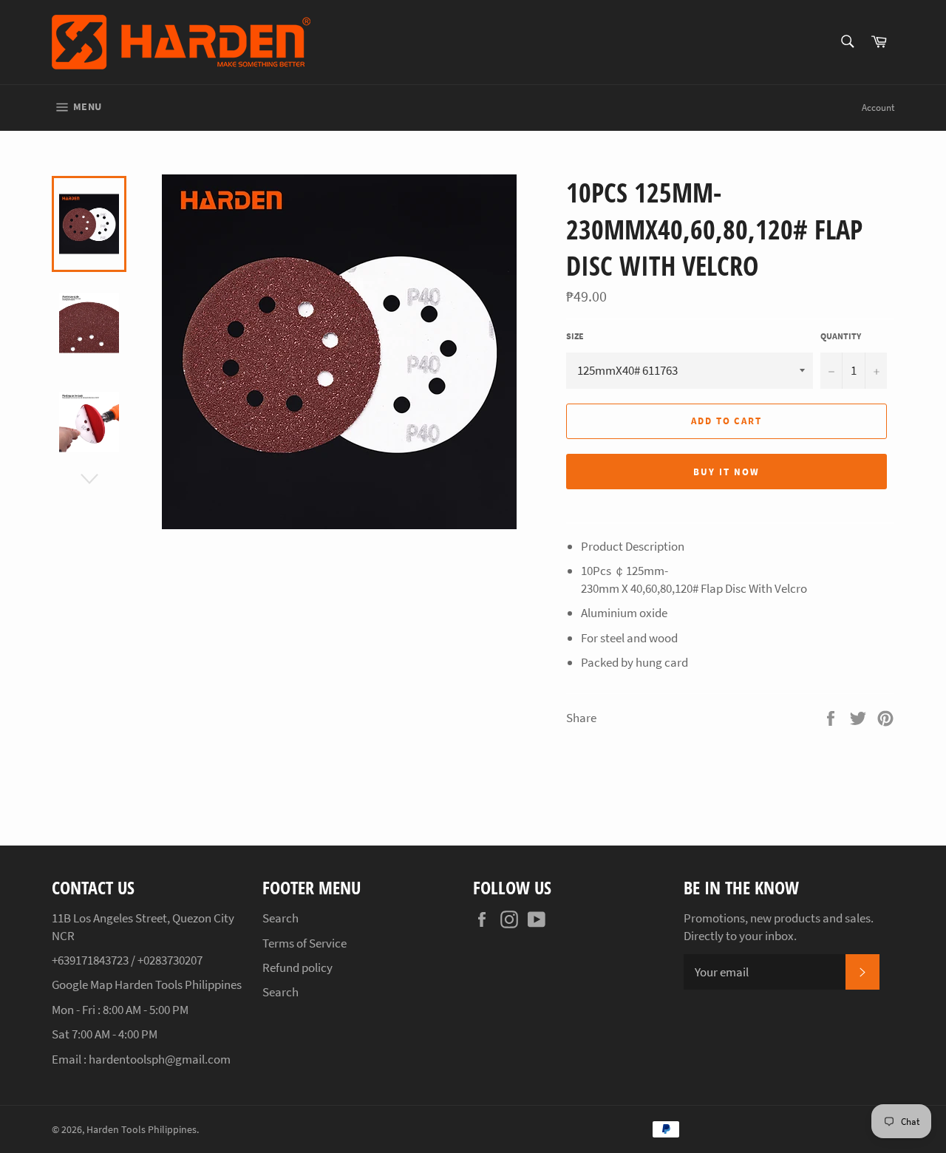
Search (280, 918)
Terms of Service (304, 943)
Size (575, 335)
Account (878, 107)
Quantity (840, 335)
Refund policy (297, 967)
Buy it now (726, 472)
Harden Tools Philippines (141, 1129)
